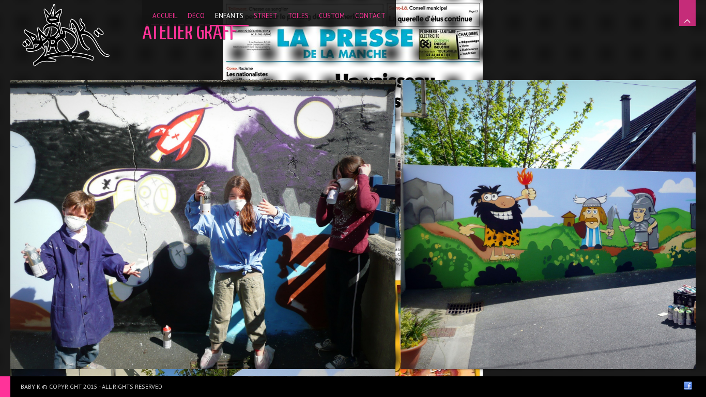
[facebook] (688, 385)
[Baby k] (65, 35)
